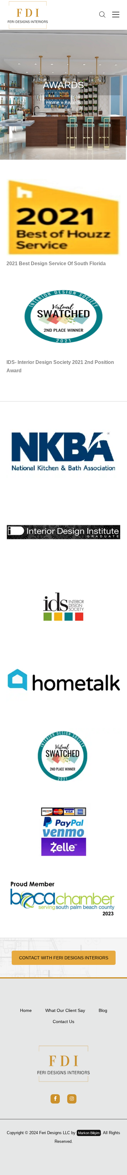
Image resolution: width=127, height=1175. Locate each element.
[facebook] (55, 1099)
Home (52, 102)
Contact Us (63, 1021)
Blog (103, 1010)
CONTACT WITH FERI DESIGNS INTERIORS (63, 957)
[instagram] (71, 1099)
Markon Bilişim (89, 1133)
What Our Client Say (65, 1010)
